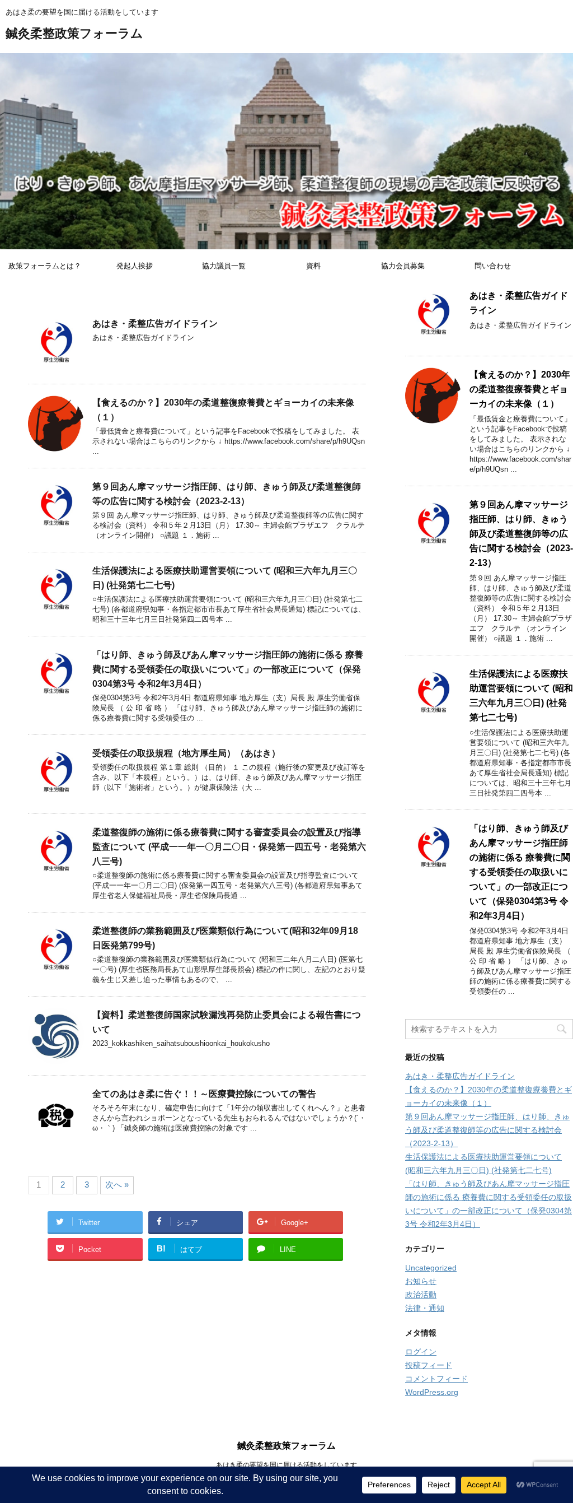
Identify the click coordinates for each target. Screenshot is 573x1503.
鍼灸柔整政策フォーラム (74, 33)
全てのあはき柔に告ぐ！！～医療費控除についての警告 (204, 1094)
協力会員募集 (403, 266)
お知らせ (420, 1281)
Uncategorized (431, 1267)
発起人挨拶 (134, 266)
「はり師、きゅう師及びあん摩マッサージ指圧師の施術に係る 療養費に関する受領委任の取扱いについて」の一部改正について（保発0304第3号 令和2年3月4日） (227, 669)
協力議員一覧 (224, 266)
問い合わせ (493, 266)
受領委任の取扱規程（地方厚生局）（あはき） (186, 753)
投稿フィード (428, 1365)
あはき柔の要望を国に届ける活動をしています (286, 1465)
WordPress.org (431, 1392)
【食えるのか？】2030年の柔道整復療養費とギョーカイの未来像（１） (519, 389)
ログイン (420, 1351)
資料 (313, 266)
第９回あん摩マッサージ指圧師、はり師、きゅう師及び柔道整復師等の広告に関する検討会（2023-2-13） (521, 533)
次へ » (117, 1184)
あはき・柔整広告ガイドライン (155, 323)
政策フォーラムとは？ (44, 266)
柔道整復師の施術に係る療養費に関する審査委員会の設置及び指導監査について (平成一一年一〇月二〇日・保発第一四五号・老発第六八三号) (229, 846)
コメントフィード (436, 1378)
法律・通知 (424, 1308)
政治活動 (420, 1294)
